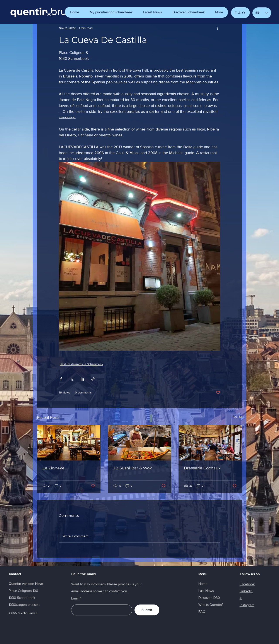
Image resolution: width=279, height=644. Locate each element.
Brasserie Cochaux (202, 468)
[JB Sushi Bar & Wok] (139, 442)
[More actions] (217, 28)
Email (75, 598)
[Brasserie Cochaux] (210, 442)
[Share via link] (93, 379)
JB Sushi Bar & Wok (132, 468)
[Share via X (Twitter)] (72, 379)
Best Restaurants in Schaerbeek (81, 364)
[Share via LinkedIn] (82, 379)
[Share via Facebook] (61, 379)
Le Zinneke (54, 468)
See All (237, 417)
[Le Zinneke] (68, 442)
